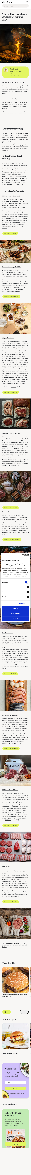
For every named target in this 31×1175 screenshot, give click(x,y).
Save (8, 1012)
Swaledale (13, 465)
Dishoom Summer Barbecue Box (11, 196)
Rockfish (22, 666)
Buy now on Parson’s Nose (11, 539)
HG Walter (8, 820)
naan (20, 218)
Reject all (15, 618)
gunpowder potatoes (8, 220)
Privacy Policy (22, 1093)
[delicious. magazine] (7, 2)
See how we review (23, 113)
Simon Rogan (6, 291)
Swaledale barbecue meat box (11, 433)
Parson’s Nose (6, 512)
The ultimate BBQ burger (10, 1053)
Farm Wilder (16, 896)
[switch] (27, 587)
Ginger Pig (14, 387)
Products (12, 75)
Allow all (15, 608)
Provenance (14, 743)
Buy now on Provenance (11, 748)
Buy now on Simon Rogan (11, 296)
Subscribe (15, 1144)
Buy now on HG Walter (10, 825)
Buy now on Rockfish (10, 674)
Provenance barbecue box (9, 715)
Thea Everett (14, 69)
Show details (22, 603)
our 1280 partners (11, 563)
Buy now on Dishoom (10, 233)
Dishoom (4, 228)
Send (25, 1012)
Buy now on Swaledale (10, 507)
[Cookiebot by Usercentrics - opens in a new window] (22, 555)
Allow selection (15, 613)
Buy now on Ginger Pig (10, 392)
